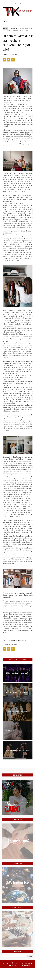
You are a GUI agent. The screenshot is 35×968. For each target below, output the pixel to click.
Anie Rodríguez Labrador (19, 640)
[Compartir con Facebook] (4, 59)
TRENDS (14, 28)
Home (5, 28)
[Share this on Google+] (13, 59)
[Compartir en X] (8, 59)
